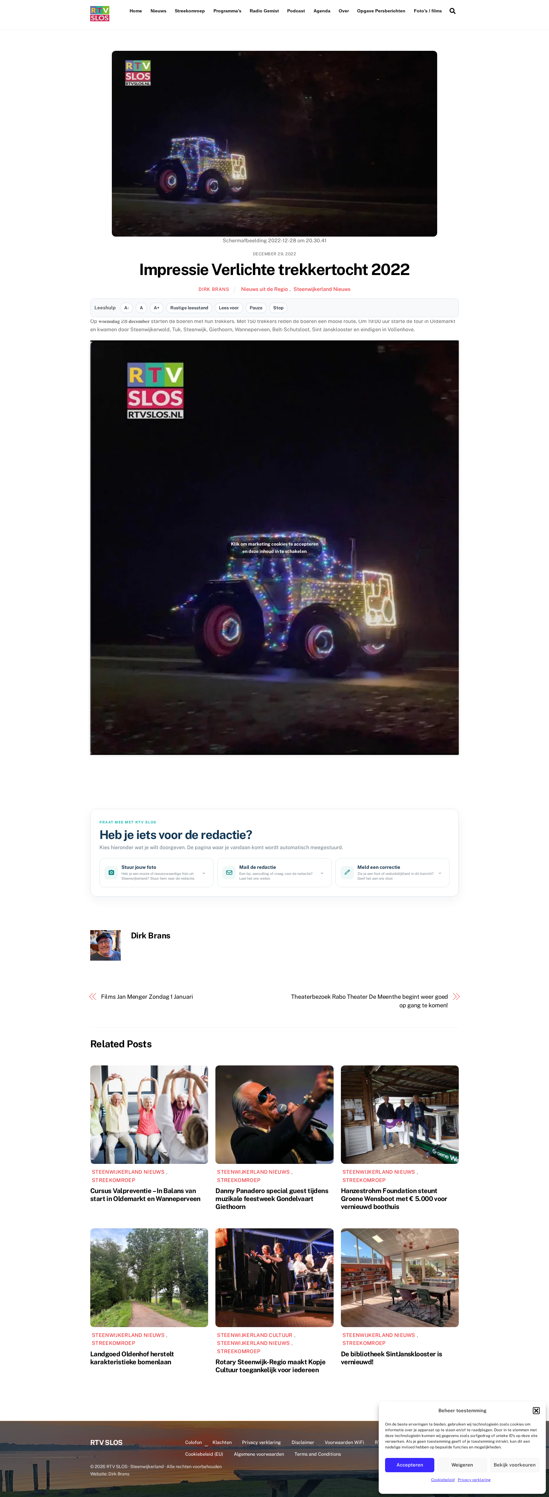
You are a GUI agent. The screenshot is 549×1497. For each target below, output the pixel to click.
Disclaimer (303, 1442)
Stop (278, 307)
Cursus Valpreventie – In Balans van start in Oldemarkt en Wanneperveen (145, 1195)
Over (344, 10)
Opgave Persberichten (381, 10)
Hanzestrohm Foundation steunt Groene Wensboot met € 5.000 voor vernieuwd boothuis (394, 1199)
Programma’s (227, 10)
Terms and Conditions (318, 1454)
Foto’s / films (428, 10)
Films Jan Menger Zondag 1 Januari (147, 996)
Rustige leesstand (189, 307)
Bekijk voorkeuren (515, 1464)
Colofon (193, 1442)
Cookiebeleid (443, 1480)
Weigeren (462, 1464)
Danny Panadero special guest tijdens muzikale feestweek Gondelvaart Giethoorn (271, 1199)
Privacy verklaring (474, 1480)
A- (126, 307)
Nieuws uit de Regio (264, 289)
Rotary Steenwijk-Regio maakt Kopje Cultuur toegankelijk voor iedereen (270, 1366)
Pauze (256, 307)
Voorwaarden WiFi (344, 1442)
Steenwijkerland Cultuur (254, 1335)
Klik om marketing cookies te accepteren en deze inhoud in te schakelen (274, 547)
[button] (536, 1410)
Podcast (296, 10)
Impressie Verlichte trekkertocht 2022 (274, 269)
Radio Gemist (264, 10)
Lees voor (229, 307)
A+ (156, 307)
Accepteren (409, 1464)
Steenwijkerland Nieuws (322, 289)
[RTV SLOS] (99, 18)
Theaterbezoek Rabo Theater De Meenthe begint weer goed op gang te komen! (369, 1000)
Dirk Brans (214, 289)
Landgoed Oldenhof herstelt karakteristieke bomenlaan (132, 1358)
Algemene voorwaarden (259, 1454)
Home (136, 10)
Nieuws (158, 10)
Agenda (322, 10)
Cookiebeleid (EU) (204, 1454)
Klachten (222, 1442)
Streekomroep (190, 10)
